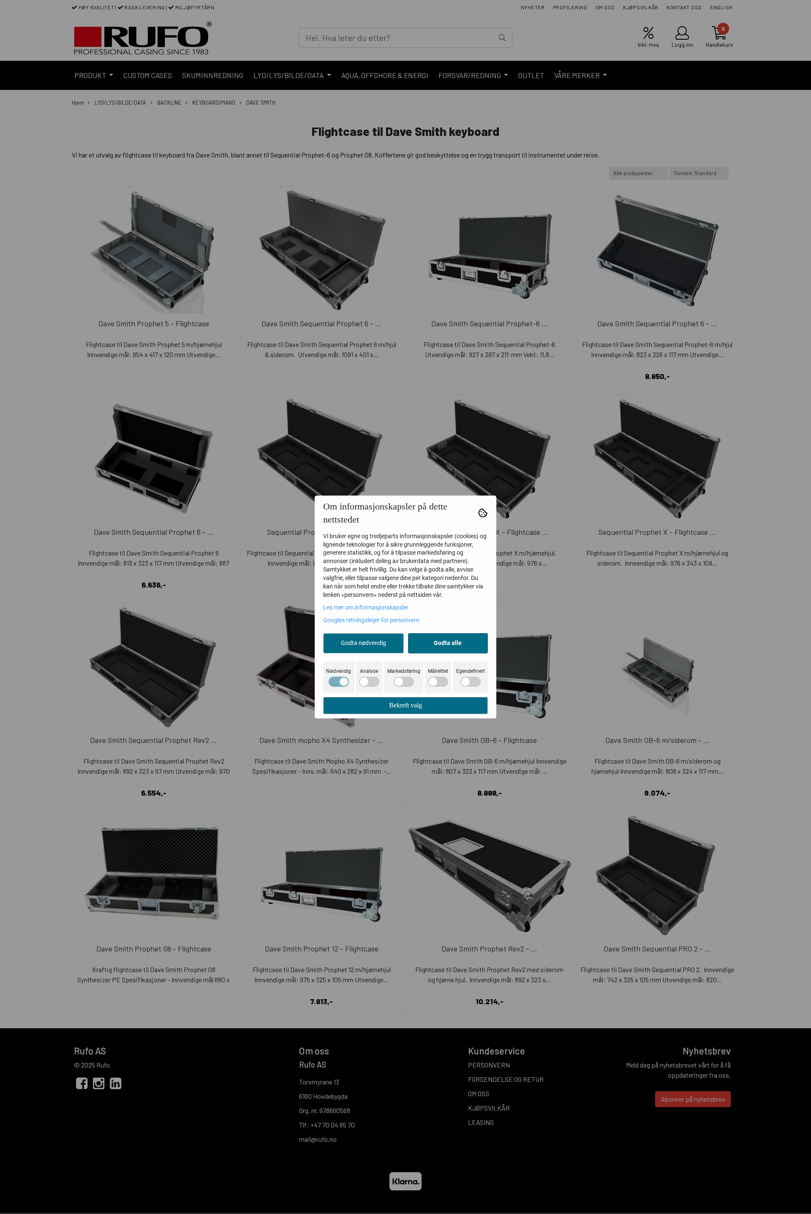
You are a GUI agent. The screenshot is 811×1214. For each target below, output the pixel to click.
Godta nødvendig (363, 643)
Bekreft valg (405, 705)
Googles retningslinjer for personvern (371, 620)
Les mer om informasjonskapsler (365, 607)
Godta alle (448, 643)
